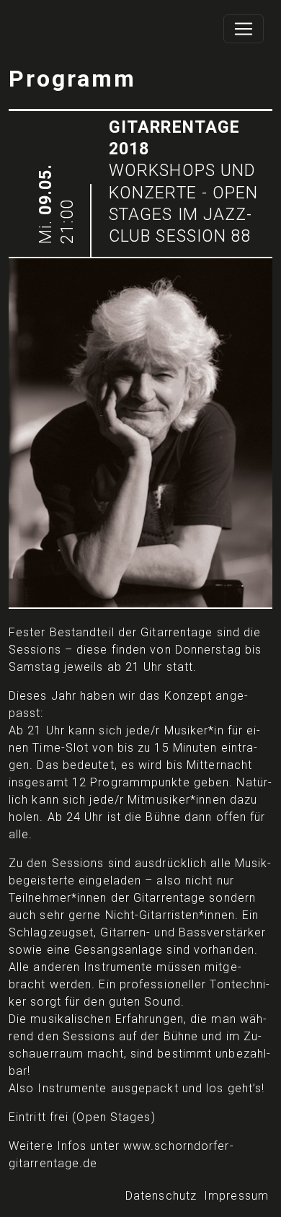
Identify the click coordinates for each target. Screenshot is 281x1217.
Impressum (236, 1196)
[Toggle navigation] (243, 28)
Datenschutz (161, 1196)
